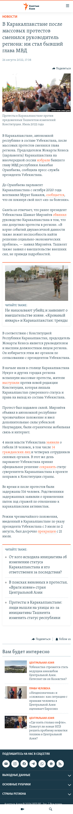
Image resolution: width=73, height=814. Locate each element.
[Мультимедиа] (22, 809)
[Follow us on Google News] (51, 763)
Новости (9, 17)
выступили (10, 383)
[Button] (61, 68)
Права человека (39, 688)
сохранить (47, 467)
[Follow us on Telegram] (33, 763)
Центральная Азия (41, 662)
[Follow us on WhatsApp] (42, 763)
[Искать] (50, 809)
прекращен (47, 531)
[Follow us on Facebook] (24, 763)
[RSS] (60, 763)
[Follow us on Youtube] (6, 763)
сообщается (55, 195)
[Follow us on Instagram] (15, 763)
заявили (52, 442)
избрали (43, 160)
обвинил (59, 215)
